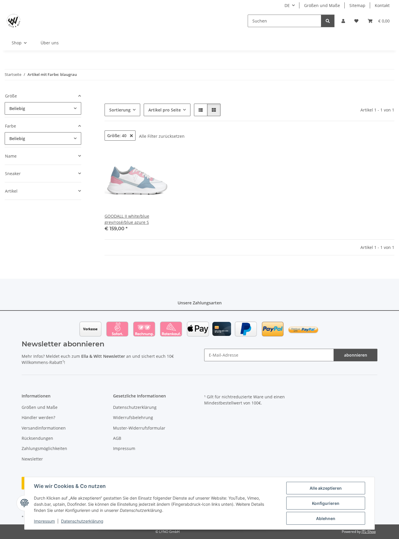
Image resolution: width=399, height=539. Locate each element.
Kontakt (382, 5)
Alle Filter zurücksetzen (162, 136)
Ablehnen (325, 518)
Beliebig (17, 108)
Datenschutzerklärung (82, 521)
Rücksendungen (37, 438)
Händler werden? (38, 417)
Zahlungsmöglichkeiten (44, 448)
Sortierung (120, 110)
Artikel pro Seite (164, 110)
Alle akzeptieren (326, 488)
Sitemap (357, 5)
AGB (117, 438)
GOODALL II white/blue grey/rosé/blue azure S (127, 219)
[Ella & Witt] (13, 21)
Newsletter (32, 459)
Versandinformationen (44, 428)
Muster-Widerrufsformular (139, 428)
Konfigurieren (325, 503)
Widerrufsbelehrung (133, 417)
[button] (343, 21)
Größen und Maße (322, 5)
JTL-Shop (369, 531)
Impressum (44, 521)
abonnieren (355, 355)
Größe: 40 (117, 135)
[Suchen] (327, 21)
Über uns (50, 43)
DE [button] (287, 5)
